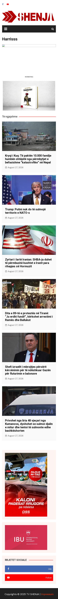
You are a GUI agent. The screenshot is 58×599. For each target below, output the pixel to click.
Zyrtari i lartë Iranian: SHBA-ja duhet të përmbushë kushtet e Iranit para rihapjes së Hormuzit (28, 263)
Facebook (3, 4)
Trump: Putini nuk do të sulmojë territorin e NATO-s (25, 211)
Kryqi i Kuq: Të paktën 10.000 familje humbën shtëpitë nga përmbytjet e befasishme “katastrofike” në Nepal (28, 159)
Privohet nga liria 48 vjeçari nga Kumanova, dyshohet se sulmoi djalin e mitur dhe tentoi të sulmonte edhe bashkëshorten (29, 425)
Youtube (8, 4)
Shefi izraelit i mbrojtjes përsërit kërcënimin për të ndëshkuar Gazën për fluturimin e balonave (28, 370)
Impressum (47, 594)
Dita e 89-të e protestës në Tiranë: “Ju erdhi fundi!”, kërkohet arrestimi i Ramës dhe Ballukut (29, 317)
